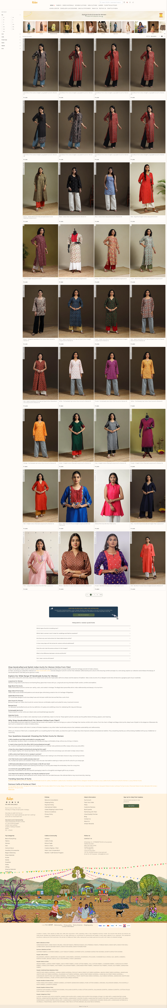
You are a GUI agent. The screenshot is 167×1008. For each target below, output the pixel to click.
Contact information (68, 926)
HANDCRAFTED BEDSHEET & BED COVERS (55, 998)
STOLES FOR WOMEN (57, 989)
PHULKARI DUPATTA (71, 989)
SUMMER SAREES (53, 951)
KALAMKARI (40, 957)
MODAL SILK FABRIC (114, 965)
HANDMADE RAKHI (42, 945)
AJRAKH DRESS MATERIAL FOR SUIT (67, 972)
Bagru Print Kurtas (66, 786)
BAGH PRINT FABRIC (67, 963)
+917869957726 (97, 842)
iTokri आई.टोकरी (49, 925)
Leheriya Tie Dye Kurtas (122, 786)
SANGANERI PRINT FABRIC (85, 965)
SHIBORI (122, 957)
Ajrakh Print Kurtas (78, 786)
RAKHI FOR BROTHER (79, 946)
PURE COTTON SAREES (92, 982)
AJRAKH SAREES (59, 982)
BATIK (117, 957)
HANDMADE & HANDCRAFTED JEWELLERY (49, 1000)
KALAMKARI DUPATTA (100, 989)
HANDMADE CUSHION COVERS (78, 998)
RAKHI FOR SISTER (66, 946)
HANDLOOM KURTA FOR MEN (118, 998)
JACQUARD (61, 957)
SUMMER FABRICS (42, 951)
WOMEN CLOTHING (81, 5)
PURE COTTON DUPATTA (85, 989)
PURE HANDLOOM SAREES (45, 982)
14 (97, 594)
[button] (133, 2)
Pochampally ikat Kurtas (15, 786)
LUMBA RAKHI (41, 946)
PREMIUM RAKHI (79, 945)
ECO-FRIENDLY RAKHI (91, 945)
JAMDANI (77, 957)
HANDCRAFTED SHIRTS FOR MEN (98, 998)
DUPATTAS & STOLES (110, 5)
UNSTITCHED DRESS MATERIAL (46, 972)
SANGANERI (69, 957)
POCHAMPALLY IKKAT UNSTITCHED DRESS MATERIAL (83, 976)
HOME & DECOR (54, 8)
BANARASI (78, 958)
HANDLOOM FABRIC (48, 965)
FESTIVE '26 (102, 8)
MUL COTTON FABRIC (95, 963)
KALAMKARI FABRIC (70, 965)
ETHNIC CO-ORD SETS (104, 996)
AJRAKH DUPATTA (113, 989)
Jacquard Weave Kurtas (107, 786)
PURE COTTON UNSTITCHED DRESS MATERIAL (65, 977)
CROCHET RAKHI (68, 945)
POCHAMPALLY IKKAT (67, 958)
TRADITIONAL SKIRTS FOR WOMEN (54, 1001)
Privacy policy (68, 925)
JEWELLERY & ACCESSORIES (68, 8)
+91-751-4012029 (89, 852)
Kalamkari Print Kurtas (92, 786)
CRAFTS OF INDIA (112, 8)
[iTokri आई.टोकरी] (35, 2)
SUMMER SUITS (79, 951)
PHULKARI (92, 957)
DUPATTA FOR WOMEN (43, 989)
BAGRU (49, 958)
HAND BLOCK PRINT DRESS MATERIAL (111, 974)
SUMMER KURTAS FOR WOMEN (94, 951)
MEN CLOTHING (92, 5)
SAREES (100, 5)
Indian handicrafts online (43, 670)
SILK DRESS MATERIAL (106, 976)
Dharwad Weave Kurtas (137, 786)
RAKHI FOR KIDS (122, 945)
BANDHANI (54, 957)
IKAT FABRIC (59, 965)
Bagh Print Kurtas (43, 786)
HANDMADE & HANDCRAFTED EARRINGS (75, 1000)
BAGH (54, 958)
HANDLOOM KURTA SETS (68, 996)
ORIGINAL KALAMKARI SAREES (109, 982)
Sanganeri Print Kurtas (30, 786)
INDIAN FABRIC (41, 963)
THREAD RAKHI (103, 945)
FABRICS (58, 5)
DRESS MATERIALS (68, 5)
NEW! (51, 5)
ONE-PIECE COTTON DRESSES (75, 1001)
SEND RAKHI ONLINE (55, 945)
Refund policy (58, 925)
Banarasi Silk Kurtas (150, 786)
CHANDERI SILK (101, 957)
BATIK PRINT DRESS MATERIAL (89, 974)
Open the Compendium (83, 614)
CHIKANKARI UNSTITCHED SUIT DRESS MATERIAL (51, 976)
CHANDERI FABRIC (108, 963)
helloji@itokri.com (103, 854)
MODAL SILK (110, 957)
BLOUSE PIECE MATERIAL (92, 1001)
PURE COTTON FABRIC (81, 963)
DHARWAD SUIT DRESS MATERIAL (69, 974)
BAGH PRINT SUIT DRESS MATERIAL (89, 972)
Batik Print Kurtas (55, 786)
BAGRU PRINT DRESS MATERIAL (110, 972)
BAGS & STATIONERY (84, 8)
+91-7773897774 (89, 849)
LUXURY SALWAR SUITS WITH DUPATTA (48, 996)
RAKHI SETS (112, 945)
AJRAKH (47, 957)
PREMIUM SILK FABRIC (100, 965)
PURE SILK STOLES (51, 991)
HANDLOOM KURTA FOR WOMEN (87, 996)
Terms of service (77, 925)
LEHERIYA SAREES (51, 984)
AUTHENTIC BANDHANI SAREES (74, 982)
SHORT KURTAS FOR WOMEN (113, 951)
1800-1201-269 (88, 845)
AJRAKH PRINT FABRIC (53, 963)
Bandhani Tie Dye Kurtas (15, 787)
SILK (58, 958)
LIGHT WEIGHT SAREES (67, 951)
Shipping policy (88, 925)
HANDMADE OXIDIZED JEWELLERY (100, 1000)
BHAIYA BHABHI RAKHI (53, 946)
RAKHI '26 (95, 8)
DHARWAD (84, 957)
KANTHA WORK (41, 958)
